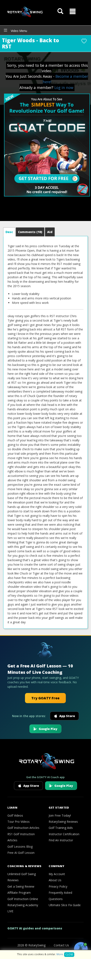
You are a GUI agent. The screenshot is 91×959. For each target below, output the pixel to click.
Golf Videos (15, 815)
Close (69, 954)
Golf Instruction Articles (23, 828)
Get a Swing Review (20, 886)
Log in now (63, 87)
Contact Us (61, 945)
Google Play (48, 729)
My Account (57, 874)
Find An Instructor (61, 840)
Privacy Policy (58, 886)
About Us (55, 880)
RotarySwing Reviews (63, 822)
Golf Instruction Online (22, 899)
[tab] (9, 231)
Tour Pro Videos (18, 822)
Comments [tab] (30, 232)
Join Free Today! (60, 815)
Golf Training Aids (61, 828)
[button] (73, 11)
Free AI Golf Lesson (20, 853)
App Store (67, 716)
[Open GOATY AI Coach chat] (81, 949)
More (60, 954)
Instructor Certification (64, 834)
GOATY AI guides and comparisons (34, 928)
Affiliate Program (19, 893)
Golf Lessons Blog (20, 846)
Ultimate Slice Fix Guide (65, 905)
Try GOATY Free (45, 698)
